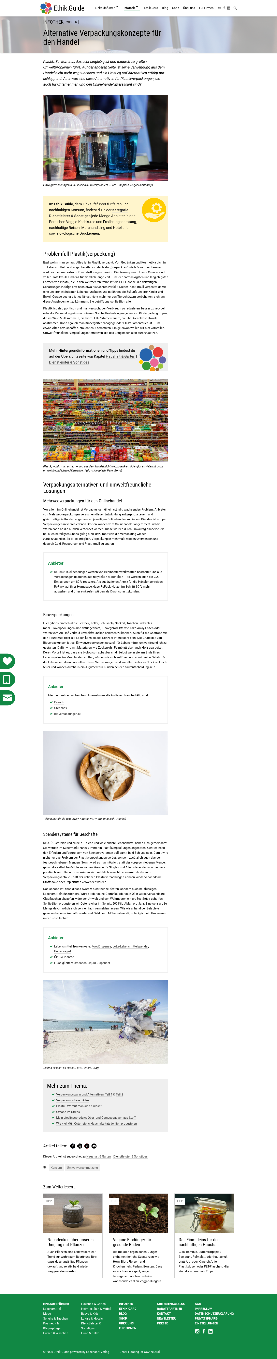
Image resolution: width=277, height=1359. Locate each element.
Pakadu (59, 702)
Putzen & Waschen (55, 1333)
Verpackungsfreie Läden (72, 1100)
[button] (72, 1146)
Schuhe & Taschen (55, 1318)
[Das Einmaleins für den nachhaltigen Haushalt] (204, 1213)
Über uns (126, 1323)
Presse (162, 1323)
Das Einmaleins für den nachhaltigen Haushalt (199, 1242)
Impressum (203, 1309)
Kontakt (164, 1313)
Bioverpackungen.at (67, 714)
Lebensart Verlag (97, 1352)
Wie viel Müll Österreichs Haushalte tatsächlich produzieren (96, 1123)
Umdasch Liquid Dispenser (92, 963)
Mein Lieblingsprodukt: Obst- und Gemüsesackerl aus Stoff (96, 1117)
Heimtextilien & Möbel (96, 1309)
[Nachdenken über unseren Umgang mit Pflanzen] (72, 1213)
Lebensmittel (52, 1309)
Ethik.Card (127, 1309)
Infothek (126, 1304)
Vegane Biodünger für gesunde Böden (132, 1242)
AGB (198, 1304)
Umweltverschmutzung (82, 1168)
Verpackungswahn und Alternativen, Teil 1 (84, 1094)
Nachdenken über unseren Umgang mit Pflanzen (70, 1242)
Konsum (56, 1168)
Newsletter (166, 1318)
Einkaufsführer (56, 1304)
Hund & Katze (90, 1333)
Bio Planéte (66, 957)
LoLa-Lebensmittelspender (130, 946)
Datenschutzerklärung (214, 1313)
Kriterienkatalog (171, 1304)
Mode (47, 1313)
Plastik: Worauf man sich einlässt (79, 1106)
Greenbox (60, 708)
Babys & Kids (90, 1313)
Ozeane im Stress (68, 1112)
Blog (123, 1313)
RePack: (60, 572)
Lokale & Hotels (92, 1318)
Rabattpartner (169, 1309)
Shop (123, 1318)
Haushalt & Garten (120, 356)
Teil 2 (119, 1094)
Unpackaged (62, 951)
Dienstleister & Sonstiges (69, 362)
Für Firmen (127, 1328)
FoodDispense (101, 946)
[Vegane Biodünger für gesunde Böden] (138, 1213)
